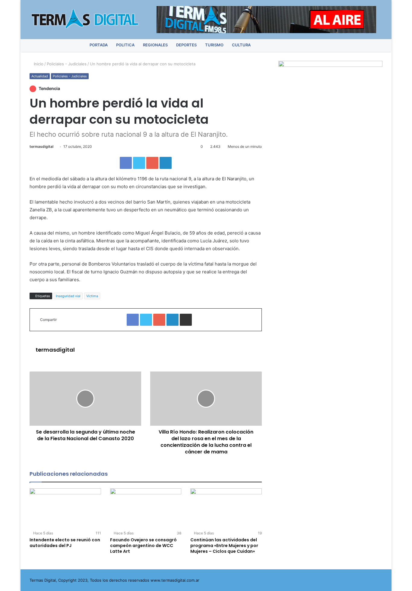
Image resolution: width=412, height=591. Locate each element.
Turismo (214, 44)
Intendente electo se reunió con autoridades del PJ (65, 543)
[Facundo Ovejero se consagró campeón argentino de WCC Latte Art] (146, 508)
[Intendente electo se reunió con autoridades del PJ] (65, 508)
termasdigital (41, 146)
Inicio (38, 63)
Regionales (155, 44)
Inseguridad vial (68, 296)
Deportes (186, 44)
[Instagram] (366, 45)
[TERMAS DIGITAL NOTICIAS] (85, 18)
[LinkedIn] (166, 163)
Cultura (241, 44)
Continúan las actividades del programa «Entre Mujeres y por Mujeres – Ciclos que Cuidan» (224, 545)
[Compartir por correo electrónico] (186, 320)
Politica (125, 44)
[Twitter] (345, 45)
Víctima (92, 296)
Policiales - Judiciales (67, 63)
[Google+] (152, 163)
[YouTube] (356, 45)
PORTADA (99, 44)
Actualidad (39, 76)
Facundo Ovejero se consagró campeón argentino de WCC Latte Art (143, 545)
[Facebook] (335, 45)
